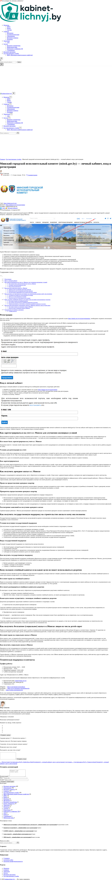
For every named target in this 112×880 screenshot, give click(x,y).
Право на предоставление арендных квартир (20, 289)
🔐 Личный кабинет (11, 208)
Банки (9, 28)
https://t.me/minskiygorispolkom (16, 687)
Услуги (6, 44)
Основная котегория (13, 34)
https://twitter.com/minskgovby (14, 690)
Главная (2, 159)
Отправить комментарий (7, 781)
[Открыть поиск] (1, 58)
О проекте (7, 858)
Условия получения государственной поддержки (21, 295)
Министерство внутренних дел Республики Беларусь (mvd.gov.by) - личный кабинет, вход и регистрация (30, 824)
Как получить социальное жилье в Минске (19, 308)
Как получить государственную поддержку (19, 298)
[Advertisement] (56, 79)
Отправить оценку (5, 735)
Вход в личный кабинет (11, 280)
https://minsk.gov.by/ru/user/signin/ (15, 205)
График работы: (13, 311)
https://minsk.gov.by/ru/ (10, 203)
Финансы (6, 25)
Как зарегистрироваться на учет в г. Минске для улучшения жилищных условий (26, 282)
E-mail (2, 779)
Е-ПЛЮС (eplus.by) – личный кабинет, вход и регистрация (19, 831)
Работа (6, 814)
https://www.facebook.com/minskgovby (19, 688)
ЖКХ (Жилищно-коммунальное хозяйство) (20, 55)
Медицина (10, 33)
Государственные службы (11, 53)
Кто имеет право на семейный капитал (18, 301)
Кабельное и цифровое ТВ (15, 49)
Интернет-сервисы (12, 37)
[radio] (58, 725)
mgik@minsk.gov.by (21, 680)
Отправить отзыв (21, 759)
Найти (19, 62)
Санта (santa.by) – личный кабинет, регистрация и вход (18, 834)
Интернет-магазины (9, 52)
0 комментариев (32, 175)
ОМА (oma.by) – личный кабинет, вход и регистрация (17, 837)
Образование (11, 36)
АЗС (8, 42)
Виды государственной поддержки (17, 296)
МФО (8, 26)
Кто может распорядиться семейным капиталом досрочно (23, 302)
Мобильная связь (12, 47)
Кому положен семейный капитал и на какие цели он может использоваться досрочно (27, 299)
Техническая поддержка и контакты (14, 309)
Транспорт (7, 41)
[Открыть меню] (1, 64)
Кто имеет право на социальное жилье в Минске (21, 306)
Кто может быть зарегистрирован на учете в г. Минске (22, 283)
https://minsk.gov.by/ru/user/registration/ (79, 318)
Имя (2, 778)
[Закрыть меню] (13, 93)
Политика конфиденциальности (13, 861)
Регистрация (8, 279)
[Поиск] (18, 133)
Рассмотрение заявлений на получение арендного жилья (23, 292)
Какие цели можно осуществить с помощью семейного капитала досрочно (27, 304)
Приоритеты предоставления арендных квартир (21, 291)
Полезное (10, 39)
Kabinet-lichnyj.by (10, 879)
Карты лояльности (9, 803)
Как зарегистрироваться (15, 286)
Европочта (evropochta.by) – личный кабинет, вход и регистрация (20, 827)
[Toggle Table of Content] (1, 276)
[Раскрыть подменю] (10, 97)
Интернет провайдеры (13, 45)
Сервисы (6, 31)
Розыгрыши (7, 810)
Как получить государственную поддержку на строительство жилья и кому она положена (28, 294)
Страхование (11, 50)
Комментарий (4, 776)
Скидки (9, 30)
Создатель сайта (8, 860)
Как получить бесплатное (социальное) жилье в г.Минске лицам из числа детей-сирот (27, 305)
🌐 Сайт (2, 208)
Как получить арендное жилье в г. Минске (16, 288)
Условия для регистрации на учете (17, 285)
